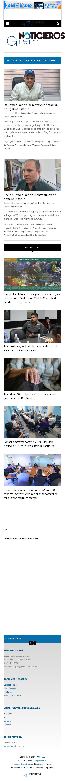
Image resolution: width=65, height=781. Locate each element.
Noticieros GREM (32, 775)
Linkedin (7, 724)
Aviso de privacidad (12, 695)
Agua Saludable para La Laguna (39, 141)
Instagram (8, 720)
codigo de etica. (40, 760)
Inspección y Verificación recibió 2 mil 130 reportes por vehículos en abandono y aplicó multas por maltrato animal (31, 494)
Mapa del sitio (10, 688)
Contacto (8, 691)
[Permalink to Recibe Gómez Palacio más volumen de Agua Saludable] (32, 175)
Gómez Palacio (38, 112)
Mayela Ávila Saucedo (13, 116)
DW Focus (32, 23)
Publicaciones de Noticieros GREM (22, 538)
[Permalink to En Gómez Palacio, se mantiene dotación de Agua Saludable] (32, 85)
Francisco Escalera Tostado (27, 144)
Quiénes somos (11, 684)
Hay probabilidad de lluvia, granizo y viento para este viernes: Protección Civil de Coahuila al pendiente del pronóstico (32, 298)
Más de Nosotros (32, 643)
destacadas (26, 112)
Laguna (49, 112)
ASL (27, 224)
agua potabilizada (16, 141)
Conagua (42, 227)
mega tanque (25, 231)
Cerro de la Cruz (37, 224)
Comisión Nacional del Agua (25, 227)
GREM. (41, 756)
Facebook (8, 713)
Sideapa (36, 231)
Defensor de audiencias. (22, 763)
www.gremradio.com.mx (14, 746)
